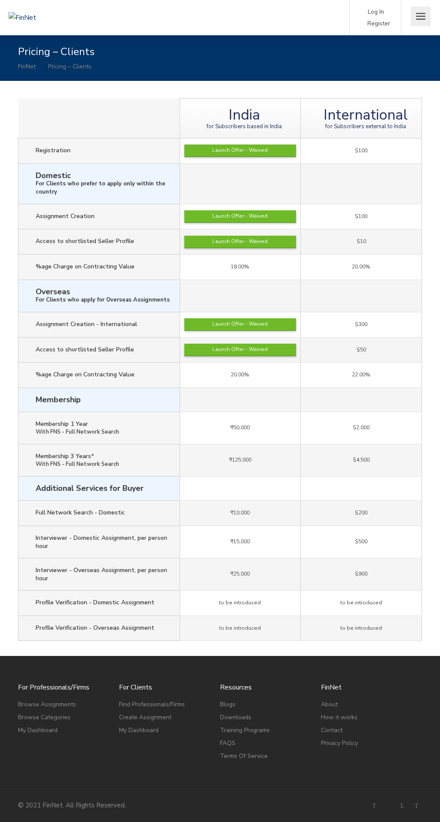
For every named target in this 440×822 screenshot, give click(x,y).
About (329, 704)
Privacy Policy (339, 743)
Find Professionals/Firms (152, 704)
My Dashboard (38, 730)
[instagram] (388, 805)
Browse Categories (44, 717)
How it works (339, 717)
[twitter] (416, 805)
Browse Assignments (47, 704)
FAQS (227, 743)
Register (378, 23)
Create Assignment (145, 717)
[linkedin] (402, 805)
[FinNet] (56, 5)
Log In (375, 12)
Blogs (227, 704)
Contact (331, 730)
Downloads (235, 717)
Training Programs (245, 730)
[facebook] (374, 805)
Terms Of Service (244, 756)
